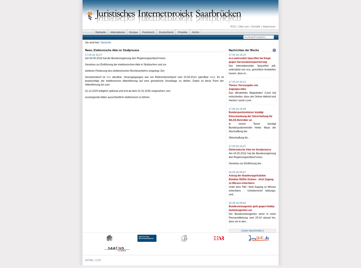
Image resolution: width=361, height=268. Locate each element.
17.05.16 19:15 (237, 54)
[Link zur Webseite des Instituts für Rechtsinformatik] (147, 243)
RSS (233, 26)
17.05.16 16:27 (237, 146)
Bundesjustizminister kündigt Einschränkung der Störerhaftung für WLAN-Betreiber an (250, 116)
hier (109, 77)
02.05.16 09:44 (237, 203)
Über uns (243, 26)
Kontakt (256, 26)
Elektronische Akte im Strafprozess (250, 149)
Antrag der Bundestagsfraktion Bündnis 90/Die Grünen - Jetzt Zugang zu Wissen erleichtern (251, 179)
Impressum (269, 26)
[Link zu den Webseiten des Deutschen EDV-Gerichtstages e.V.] (184, 243)
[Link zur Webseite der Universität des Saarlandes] (109, 243)
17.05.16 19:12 (237, 81)
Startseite (105, 42)
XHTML (89, 260)
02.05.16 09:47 (237, 172)
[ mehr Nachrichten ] (252, 230)
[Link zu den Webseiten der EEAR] (218, 243)
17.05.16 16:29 (237, 108)
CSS (98, 260)
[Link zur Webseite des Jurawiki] (258, 243)
